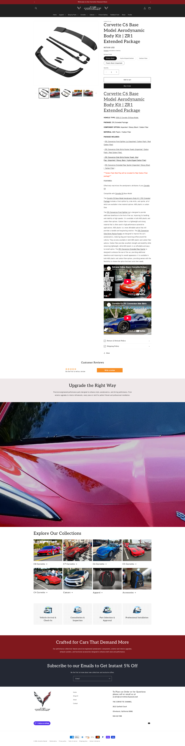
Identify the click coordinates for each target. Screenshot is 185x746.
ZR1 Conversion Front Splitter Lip (118, 212)
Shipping (106, 50)
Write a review (110, 370)
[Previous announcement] (34, 2)
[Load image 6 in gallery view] (88, 93)
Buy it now (127, 86)
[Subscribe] (109, 678)
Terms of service (73, 741)
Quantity (106, 68)
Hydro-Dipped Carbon (128, 58)
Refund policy (53, 741)
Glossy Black (110, 58)
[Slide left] (36, 93)
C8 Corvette (39, 564)
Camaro (67, 592)
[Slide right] (96, 93)
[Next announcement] (150, 2)
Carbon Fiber (144, 58)
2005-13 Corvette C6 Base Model (127, 117)
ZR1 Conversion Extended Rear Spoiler (132, 249)
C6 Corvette (98, 564)
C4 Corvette (39, 592)
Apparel (96, 593)
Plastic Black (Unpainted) (114, 63)
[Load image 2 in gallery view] (55, 93)
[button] (36, 8)
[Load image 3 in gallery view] (66, 93)
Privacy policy (62, 741)
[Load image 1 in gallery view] (44, 93)
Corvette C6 (119, 193)
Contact (75, 703)
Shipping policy (83, 741)
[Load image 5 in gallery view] (77, 93)
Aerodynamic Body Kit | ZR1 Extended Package (124, 105)
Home (75, 692)
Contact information (95, 741)
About (75, 700)
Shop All (75, 696)
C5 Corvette (128, 564)
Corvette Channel (42, 741)
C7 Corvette (69, 564)
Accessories (128, 593)
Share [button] (108, 353)
